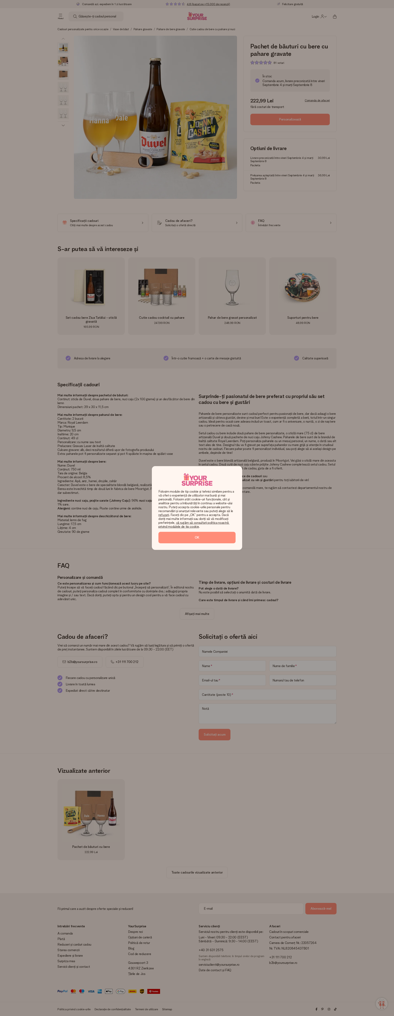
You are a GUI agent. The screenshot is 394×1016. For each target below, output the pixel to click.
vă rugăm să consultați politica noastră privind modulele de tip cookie (194, 525)
